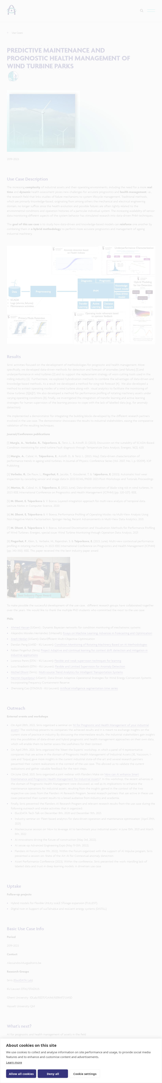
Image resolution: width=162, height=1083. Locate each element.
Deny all (53, 1074)
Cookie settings (84, 1074)
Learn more (14, 1062)
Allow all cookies (21, 1074)
